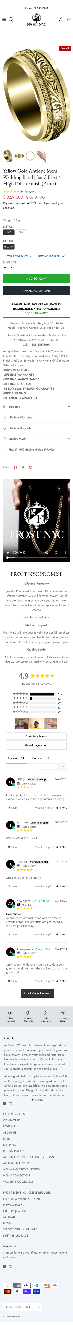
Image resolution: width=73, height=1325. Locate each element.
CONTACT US (11, 1120)
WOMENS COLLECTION (18, 1182)
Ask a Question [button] (38, 745)
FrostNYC (16, 1316)
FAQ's (7, 1139)
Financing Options (36, 291)
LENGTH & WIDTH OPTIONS (21, 1199)
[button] (58, 807)
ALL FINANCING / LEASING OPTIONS (28, 1157)
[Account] (60, 19)
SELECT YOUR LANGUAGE (20, 1229)
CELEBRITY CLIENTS (15, 1114)
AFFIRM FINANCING (16, 1163)
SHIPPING (9, 1145)
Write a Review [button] (38, 736)
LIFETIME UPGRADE (15, 1235)
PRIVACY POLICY (14, 1205)
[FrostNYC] (36, 19)
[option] (36, 95)
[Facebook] (4, 1103)
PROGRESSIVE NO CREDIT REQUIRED (27, 1192)
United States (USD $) (19, 1307)
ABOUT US (9, 1132)
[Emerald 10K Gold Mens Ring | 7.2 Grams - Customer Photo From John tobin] (50, 723)
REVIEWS (9, 1126)
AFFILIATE (9, 1217)
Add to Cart (36, 278)
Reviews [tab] (13, 758)
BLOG (7, 1223)
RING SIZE (10, 262)
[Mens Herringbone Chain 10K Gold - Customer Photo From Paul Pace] (22, 723)
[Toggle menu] (4, 19)
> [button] (37, 993)
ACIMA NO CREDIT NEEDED (21, 1169)
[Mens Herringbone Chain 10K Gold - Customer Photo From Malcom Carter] (36, 723)
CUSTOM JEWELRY (14, 1211)
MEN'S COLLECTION (16, 1175)
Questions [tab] (38, 758)
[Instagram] (10, 1103)
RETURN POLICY (13, 1151)
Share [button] (14, 807)
